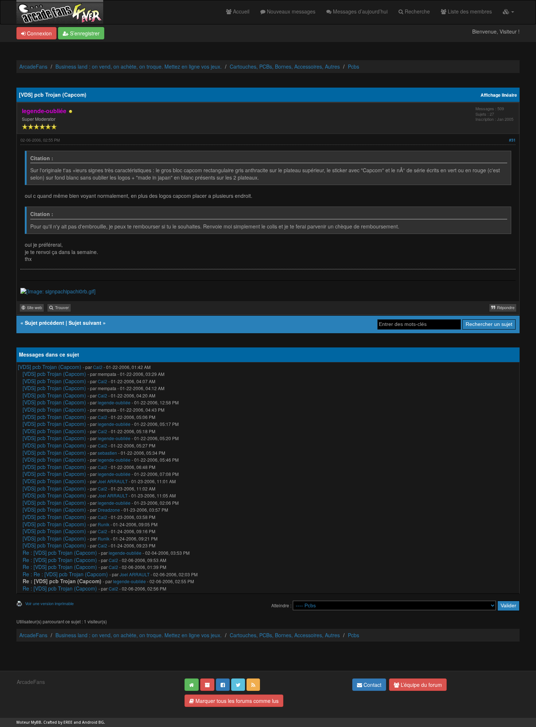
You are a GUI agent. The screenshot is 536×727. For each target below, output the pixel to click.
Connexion (39, 33)
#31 (512, 140)
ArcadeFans (33, 66)
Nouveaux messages (290, 11)
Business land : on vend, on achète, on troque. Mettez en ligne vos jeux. (138, 66)
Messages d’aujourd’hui (359, 11)
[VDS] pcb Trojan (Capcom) (49, 366)
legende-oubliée (114, 402)
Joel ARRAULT (113, 481)
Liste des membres (469, 11)
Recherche (416, 11)
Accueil (240, 11)
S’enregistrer (84, 33)
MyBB (36, 722)
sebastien (107, 453)
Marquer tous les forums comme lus (236, 700)
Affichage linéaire (499, 95)
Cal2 (97, 367)
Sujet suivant (85, 322)
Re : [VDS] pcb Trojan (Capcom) (60, 552)
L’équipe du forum (420, 684)
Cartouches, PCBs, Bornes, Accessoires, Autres (285, 66)
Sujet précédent (44, 322)
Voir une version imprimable (49, 603)
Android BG (93, 722)
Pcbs (353, 66)
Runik (103, 524)
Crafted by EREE (58, 722)
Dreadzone (109, 510)
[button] (508, 11)
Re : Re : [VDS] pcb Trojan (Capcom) (65, 574)
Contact (371, 684)
